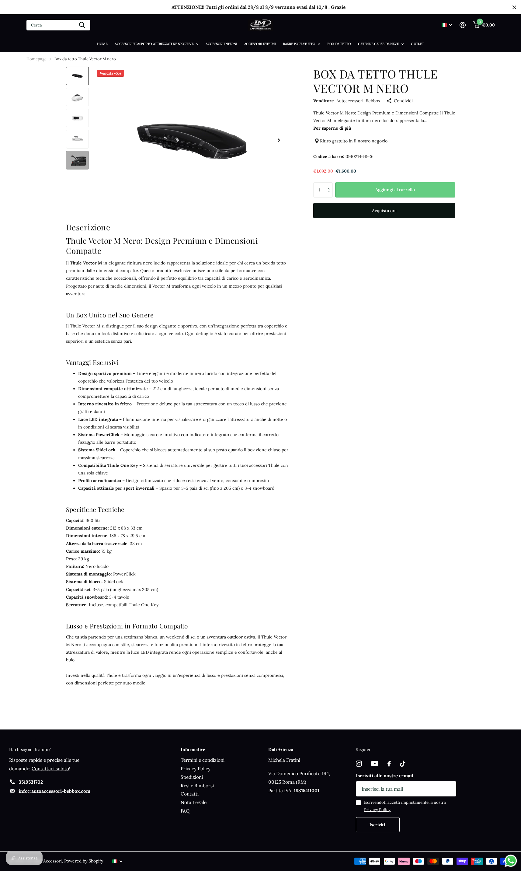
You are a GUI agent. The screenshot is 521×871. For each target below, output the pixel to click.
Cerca (82, 25)
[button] (330, 184)
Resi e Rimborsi (197, 786)
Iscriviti (378, 824)
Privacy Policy (195, 768)
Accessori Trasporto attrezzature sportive (154, 44)
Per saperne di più (332, 128)
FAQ (185, 811)
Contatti (190, 794)
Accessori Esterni (260, 44)
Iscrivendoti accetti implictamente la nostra (405, 806)
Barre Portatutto (299, 44)
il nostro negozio (370, 141)
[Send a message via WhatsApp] (511, 861)
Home (102, 44)
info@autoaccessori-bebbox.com (54, 791)
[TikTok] (402, 764)
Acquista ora (384, 210)
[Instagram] (359, 764)
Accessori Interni (221, 44)
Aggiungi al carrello (395, 189)
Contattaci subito (50, 768)
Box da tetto (339, 44)
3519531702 (31, 782)
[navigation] (77, 76)
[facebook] (389, 764)
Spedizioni (192, 777)
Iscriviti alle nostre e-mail (384, 775)
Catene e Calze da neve (378, 44)
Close (514, 7)
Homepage (36, 58)
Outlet (417, 44)
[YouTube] (374, 763)
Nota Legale (194, 802)
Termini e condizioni (202, 760)
